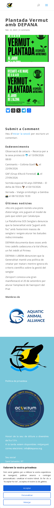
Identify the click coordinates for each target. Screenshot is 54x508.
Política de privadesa (16, 380)
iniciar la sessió (21, 133)
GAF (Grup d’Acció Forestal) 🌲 (22, 173)
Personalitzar (27, 495)
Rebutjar (27, 502)
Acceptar (27, 488)
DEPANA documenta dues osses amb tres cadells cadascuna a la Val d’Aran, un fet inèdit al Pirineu (26, 246)
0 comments (24, 30)
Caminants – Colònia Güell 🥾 (21, 164)
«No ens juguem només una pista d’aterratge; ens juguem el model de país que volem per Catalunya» (25, 212)
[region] (27, 485)
